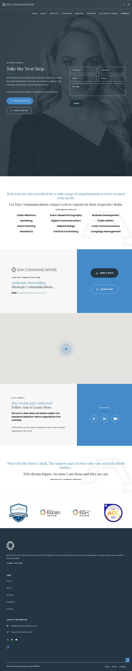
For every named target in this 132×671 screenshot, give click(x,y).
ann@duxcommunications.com (32, 293)
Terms (107, 667)
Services (10, 595)
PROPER (36, 666)
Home (9, 581)
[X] (94, 419)
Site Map (122, 667)
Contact (10, 609)
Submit (76, 103)
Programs (11, 602)
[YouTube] (115, 419)
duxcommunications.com (22, 632)
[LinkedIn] (104, 419)
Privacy (114, 667)
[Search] (123, 4)
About (9, 588)
